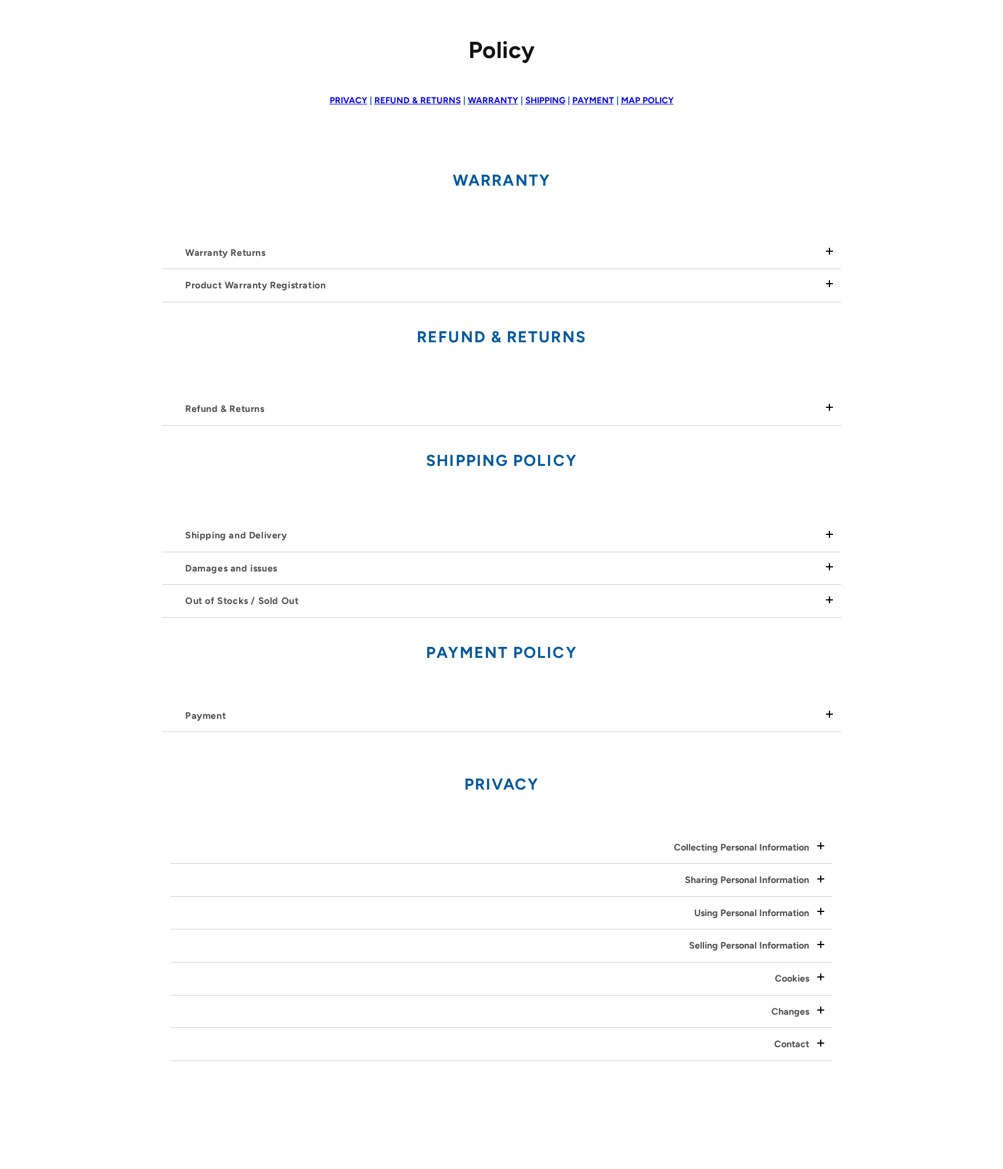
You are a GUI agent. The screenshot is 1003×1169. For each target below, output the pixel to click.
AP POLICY (647, 100)
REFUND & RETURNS (417, 100)
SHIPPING (545, 100)
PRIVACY (348, 100)
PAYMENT (593, 100)
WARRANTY (493, 100)
